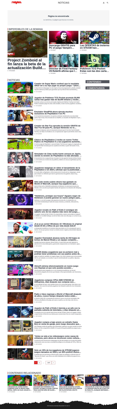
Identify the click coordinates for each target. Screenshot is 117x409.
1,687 (48, 362)
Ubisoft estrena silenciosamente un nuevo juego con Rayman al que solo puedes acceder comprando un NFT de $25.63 (56, 267)
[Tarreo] (16, 2)
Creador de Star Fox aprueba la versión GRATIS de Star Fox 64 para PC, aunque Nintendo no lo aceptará (57, 127)
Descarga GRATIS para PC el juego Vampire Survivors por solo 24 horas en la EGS (62, 46)
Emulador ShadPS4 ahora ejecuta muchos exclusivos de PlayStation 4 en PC (53, 113)
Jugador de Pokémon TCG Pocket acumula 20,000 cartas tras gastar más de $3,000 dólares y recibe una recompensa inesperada (57, 99)
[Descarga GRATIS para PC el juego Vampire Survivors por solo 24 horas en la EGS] (63, 37)
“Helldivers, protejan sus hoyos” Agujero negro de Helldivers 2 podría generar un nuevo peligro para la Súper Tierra (58, 197)
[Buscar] (107, 3)
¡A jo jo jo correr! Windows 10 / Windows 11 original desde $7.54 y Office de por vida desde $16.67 (58, 225)
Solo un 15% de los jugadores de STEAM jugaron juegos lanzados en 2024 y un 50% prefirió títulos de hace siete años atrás (56, 351)
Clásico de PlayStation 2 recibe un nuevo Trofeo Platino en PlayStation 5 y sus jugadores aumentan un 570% (57, 141)
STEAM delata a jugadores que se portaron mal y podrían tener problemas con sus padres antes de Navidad (57, 253)
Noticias (63, 2)
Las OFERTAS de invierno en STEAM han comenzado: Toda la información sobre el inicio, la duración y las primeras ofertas (94, 46)
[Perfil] (104, 3)
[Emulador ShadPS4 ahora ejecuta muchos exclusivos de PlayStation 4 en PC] (20, 115)
